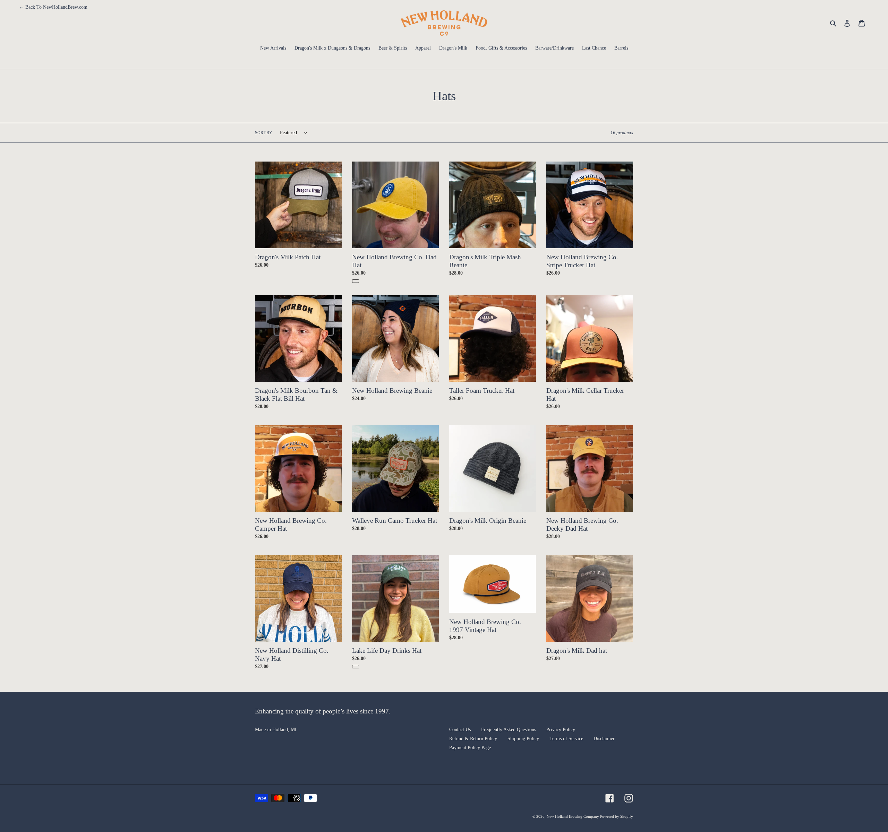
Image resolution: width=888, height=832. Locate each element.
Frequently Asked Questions (508, 729)
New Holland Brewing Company (573, 816)
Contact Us (460, 729)
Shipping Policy (523, 738)
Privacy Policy (560, 729)
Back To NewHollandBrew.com (53, 7)
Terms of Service (566, 738)
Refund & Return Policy (473, 738)
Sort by (263, 132)
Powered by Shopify (616, 816)
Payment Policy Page (470, 747)
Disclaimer (604, 738)
